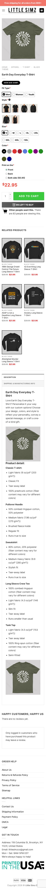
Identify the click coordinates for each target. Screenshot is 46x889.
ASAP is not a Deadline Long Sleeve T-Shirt (11, 315)
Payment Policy (10, 817)
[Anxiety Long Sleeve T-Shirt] (34, 296)
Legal (4, 827)
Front (10, 169)
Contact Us (8, 806)
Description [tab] (10, 377)
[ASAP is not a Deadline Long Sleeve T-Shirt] (12, 296)
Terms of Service (10, 785)
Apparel (15, 67)
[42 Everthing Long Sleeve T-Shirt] (34, 250)
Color (5, 145)
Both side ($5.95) (16, 178)
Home (4, 67)
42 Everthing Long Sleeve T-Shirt (32, 268)
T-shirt (26, 67)
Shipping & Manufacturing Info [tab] (19, 384)
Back (10, 174)
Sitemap (6, 790)
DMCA (5, 822)
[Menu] (3, 10)
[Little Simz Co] (22, 10)
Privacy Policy (9, 780)
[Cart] (41, 10)
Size (4, 126)
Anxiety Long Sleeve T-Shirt (33, 314)
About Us (6, 770)
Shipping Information (13, 811)
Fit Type (6, 88)
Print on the (8, 165)
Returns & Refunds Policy (15, 775)
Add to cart (29, 196)
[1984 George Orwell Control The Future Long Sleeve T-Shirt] (12, 250)
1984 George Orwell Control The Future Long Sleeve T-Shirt (11, 269)
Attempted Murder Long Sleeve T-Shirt (11, 360)
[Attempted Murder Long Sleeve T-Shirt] (12, 342)
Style (6, 100)
